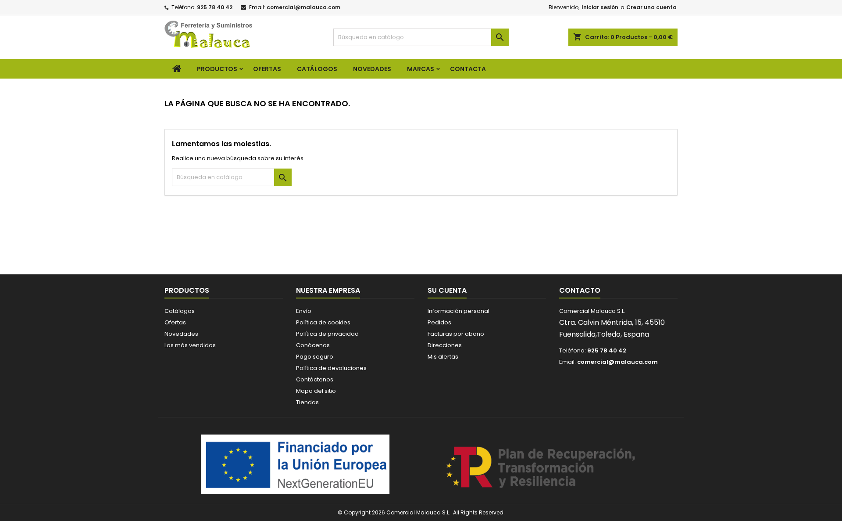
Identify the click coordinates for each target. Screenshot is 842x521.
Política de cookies (323, 322)
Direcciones (445, 345)
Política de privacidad (327, 334)
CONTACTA (468, 69)
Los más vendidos (190, 345)
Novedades (181, 334)
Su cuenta (447, 290)
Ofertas (175, 322)
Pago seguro (314, 356)
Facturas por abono (456, 334)
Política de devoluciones (331, 368)
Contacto (579, 290)
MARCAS (420, 69)
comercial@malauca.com (303, 7)
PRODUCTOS (217, 69)
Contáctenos (314, 379)
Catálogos (317, 69)
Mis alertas (443, 356)
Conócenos (313, 345)
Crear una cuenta (651, 7)
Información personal (458, 311)
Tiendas (307, 402)
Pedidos (439, 322)
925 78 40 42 (214, 7)
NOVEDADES (372, 69)
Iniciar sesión (600, 7)
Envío (303, 311)
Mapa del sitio (316, 391)
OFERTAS (267, 69)
